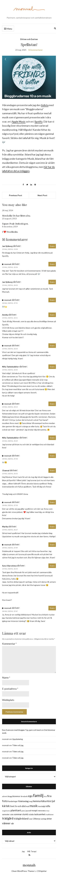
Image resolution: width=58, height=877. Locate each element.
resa (47, 811)
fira (49, 796)
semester (6, 814)
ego (30, 796)
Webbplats (8, 699)
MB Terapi (31, 851)
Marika (5, 526)
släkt (12, 814)
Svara (52, 246)
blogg (10, 796)
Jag (23, 851)
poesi (23, 811)
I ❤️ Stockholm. (10, 231)
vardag (43, 819)
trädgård (7, 818)
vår (12, 823)
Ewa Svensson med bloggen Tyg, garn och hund (21, 730)
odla (47, 806)
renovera (41, 810)
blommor (16, 796)
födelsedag (23, 801)
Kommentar (9, 643)
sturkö (25, 814)
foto (5, 801)
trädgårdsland (21, 818)
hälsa (43, 801)
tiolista (44, 105)
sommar (18, 814)
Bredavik (24, 796)
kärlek (6, 806)
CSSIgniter (42, 871)
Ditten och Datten (29, 39)
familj (38, 795)
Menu (9, 28)
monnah (29, 865)
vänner (6, 823)
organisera (6, 811)
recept (34, 810)
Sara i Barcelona (9, 566)
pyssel (28, 810)
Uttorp (36, 818)
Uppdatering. (17, 739)
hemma (37, 801)
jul (53, 801)
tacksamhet (39, 814)
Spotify (38, 121)
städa (31, 814)
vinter (49, 819)
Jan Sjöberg (7, 246)
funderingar (13, 801)
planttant (16, 810)
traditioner (50, 814)
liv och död (20, 806)
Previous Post (15, 195)
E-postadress (10, 688)
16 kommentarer (35, 50)
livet (12, 806)
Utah (31, 819)
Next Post (42, 195)
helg (30, 801)
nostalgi (41, 806)
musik (33, 806)
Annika (5, 315)
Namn (6, 677)
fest (45, 796)
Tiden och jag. (18, 745)
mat (27, 806)
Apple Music (18, 121)
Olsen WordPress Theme (22, 871)
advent (4, 796)
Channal (5, 470)
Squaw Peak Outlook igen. (15, 223)
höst (49, 801)
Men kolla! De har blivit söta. (16, 215)
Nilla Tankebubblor (10, 367)
